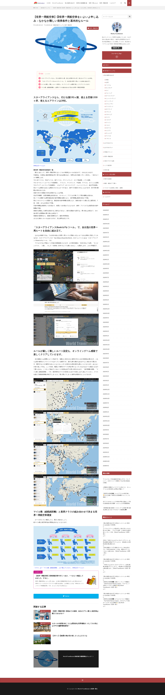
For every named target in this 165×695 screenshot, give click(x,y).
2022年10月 (106, 313)
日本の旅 (106, 170)
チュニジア (109, 133)
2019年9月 (106, 430)
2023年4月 (106, 291)
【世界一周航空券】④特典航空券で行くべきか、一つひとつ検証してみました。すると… (59, 577)
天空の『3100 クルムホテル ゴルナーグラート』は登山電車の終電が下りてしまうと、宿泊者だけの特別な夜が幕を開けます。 (117, 542)
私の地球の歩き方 (70, 3)
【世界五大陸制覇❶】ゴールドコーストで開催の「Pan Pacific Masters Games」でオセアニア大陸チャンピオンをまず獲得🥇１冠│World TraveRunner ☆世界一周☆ (116, 601)
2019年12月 (106, 416)
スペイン (108, 122)
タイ (107, 90)
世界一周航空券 (104, 3)
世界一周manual (93, 3)
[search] (129, 16)
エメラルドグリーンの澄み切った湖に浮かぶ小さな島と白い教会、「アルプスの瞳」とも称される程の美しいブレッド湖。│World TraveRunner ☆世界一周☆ (117, 531)
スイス (108, 117)
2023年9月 (106, 268)
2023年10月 (106, 264)
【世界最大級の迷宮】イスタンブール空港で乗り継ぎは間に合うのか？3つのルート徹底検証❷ (117, 508)
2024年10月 (106, 250)
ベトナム (108, 85)
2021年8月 (106, 358)
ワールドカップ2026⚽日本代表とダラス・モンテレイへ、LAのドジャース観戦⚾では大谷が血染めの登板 (116, 480)
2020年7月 (106, 403)
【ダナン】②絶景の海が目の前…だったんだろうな (69, 636)
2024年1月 (106, 259)
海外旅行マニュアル (45, 7)
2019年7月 (106, 439)
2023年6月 (106, 282)
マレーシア (109, 93)
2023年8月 (106, 273)
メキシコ (108, 138)
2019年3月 (106, 447)
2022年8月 (106, 322)
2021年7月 (106, 362)
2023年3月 (106, 295)
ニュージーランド (111, 98)
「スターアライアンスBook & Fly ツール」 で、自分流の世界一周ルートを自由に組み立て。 (65, 81)
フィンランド (109, 101)
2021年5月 (106, 371)
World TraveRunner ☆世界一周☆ (88, 688)
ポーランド (109, 109)
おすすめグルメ (108, 147)
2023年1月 (106, 304)
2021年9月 (106, 353)
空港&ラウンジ (108, 152)
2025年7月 (106, 232)
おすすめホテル (108, 143)
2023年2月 (106, 300)
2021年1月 (106, 385)
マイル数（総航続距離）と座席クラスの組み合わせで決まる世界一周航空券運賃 (62, 87)
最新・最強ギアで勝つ (110, 183)
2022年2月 (106, 331)
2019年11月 (106, 421)
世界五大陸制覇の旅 (81, 3)
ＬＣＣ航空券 (108, 165)
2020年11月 (106, 394)
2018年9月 (106, 465)
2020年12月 (106, 389)
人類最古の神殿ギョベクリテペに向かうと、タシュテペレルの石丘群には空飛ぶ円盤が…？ (117, 488)
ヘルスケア (113, 3)
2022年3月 (106, 326)
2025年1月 (106, 237)
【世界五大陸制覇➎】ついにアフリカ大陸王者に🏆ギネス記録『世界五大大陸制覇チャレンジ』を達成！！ (116, 495)
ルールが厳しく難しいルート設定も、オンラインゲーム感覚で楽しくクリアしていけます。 (65, 84)
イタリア (108, 120)
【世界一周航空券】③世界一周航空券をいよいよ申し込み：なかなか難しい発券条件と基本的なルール (76, 7)
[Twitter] (66, 596)
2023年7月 (106, 277)
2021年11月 (106, 344)
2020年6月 (106, 407)
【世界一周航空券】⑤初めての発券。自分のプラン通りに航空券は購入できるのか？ (75, 612)
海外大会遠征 (108, 179)
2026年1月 (106, 219)
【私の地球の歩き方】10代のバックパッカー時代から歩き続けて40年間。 (116, 524)
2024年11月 (106, 246)
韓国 (107, 79)
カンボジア (109, 87)
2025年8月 (106, 228)
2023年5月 (106, 286)
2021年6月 (106, 367)
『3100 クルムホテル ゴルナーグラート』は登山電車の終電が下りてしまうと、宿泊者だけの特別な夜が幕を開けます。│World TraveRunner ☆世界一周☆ (117, 567)
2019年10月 (106, 425)
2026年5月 (106, 214)
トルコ (108, 125)
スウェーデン (109, 103)
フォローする (78, 658)
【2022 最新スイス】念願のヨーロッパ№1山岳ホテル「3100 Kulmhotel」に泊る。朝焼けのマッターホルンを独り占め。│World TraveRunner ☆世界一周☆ (116, 550)
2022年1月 (106, 335)
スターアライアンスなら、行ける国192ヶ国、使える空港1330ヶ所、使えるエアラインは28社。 (66, 78)
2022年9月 (106, 317)
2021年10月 (106, 349)
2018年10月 (106, 461)
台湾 (107, 82)
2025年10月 (106, 223)
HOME (49, 3)
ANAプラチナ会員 (109, 161)
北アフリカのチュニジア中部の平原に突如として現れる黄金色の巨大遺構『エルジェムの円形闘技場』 (117, 502)
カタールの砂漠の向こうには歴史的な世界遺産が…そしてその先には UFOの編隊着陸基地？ (75, 624)
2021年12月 (106, 340)
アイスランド (109, 106)
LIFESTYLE (107, 192)
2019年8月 (106, 434)
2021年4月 (106, 376)
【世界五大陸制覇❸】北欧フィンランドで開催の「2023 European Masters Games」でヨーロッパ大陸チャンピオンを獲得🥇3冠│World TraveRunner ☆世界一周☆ (116, 584)
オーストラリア (110, 95)
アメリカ (108, 136)
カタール (108, 128)
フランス (108, 111)
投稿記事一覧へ (116, 47)
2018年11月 (106, 456)
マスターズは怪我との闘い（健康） (114, 188)
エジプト (108, 130)
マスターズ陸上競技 (109, 174)
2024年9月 (106, 255)
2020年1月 (106, 412)
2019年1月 (106, 452)
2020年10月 (106, 398)
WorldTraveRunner (57, 3)
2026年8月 (106, 210)
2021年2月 (106, 380)
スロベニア (109, 114)
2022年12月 (106, 309)
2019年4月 (106, 443)
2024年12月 (106, 241)
